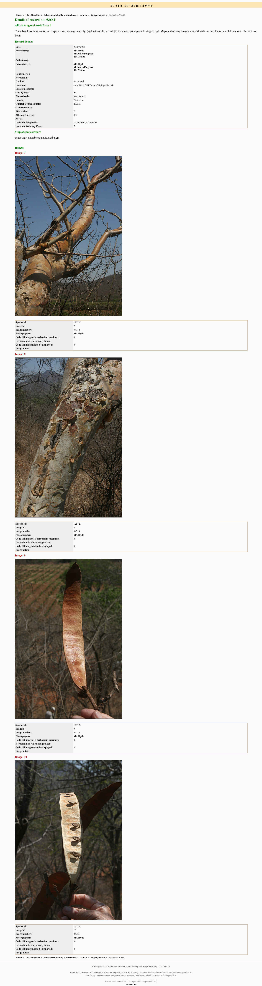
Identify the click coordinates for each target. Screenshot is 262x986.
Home (19, 15)
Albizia (83, 15)
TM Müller (79, 56)
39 (75, 92)
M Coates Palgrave (83, 53)
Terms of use (131, 984)
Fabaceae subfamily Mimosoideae (60, 15)
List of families (32, 15)
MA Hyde (79, 50)
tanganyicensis (98, 15)
